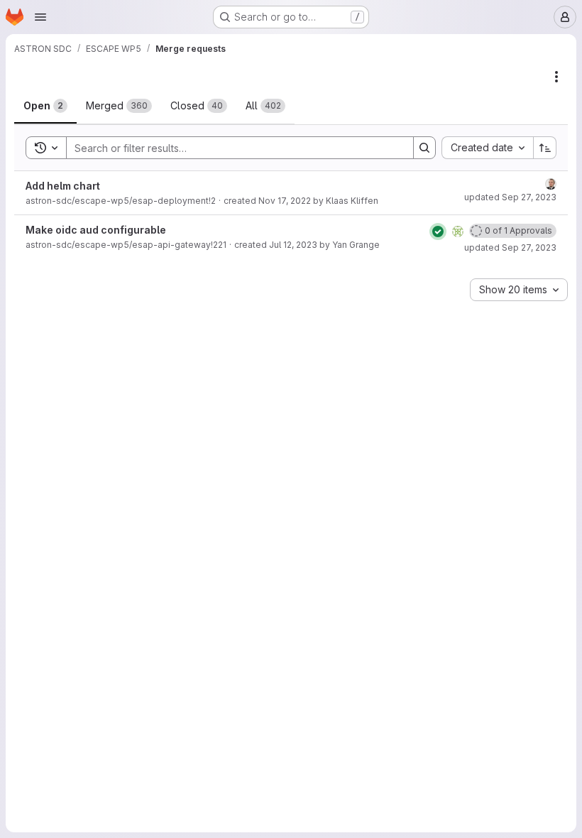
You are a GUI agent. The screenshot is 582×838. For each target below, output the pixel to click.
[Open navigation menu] (40, 17)
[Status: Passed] (437, 231)
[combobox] (487, 147)
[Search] (424, 147)
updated (510, 197)
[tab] (45, 106)
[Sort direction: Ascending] (545, 147)
